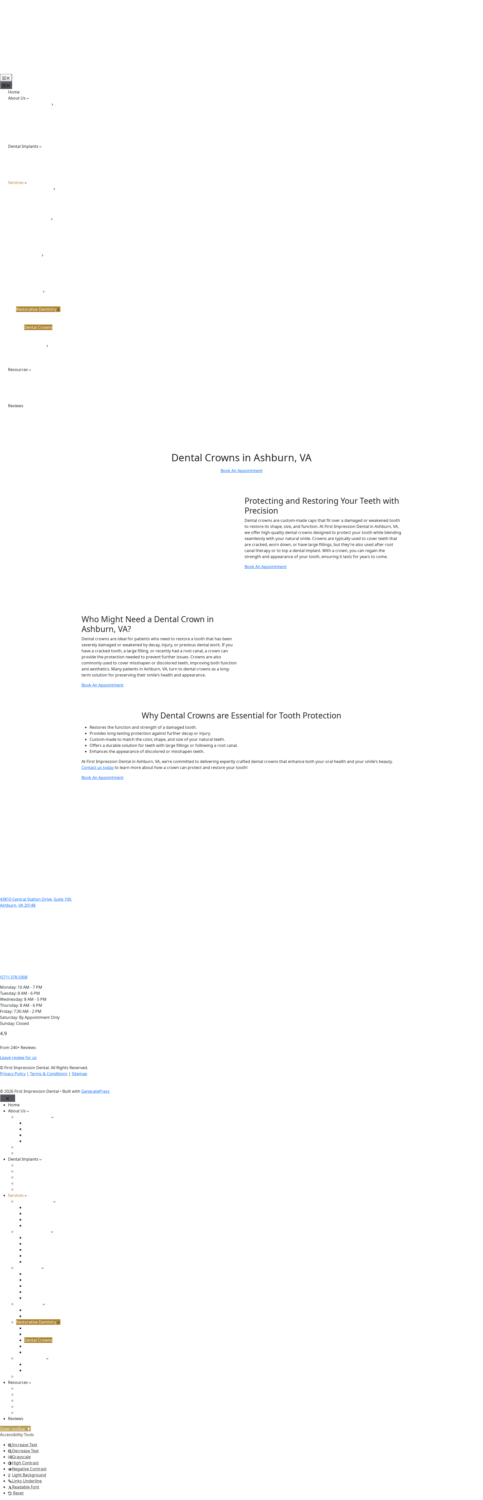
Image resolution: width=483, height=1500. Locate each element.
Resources (18, 369)
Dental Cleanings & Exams (49, 225)
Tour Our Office (31, 140)
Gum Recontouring (42, 206)
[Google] (12, 1084)
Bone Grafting (37, 261)
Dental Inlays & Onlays (45, 333)
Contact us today (98, 767)
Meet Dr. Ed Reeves (42, 116)
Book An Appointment (242, 470)
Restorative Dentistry (36, 309)
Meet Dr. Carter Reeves (45, 110)
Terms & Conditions (48, 1073)
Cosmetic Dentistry (34, 188)
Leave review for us (18, 1057)
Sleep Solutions (30, 345)
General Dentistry (33, 218)
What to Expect (30, 176)
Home (14, 92)
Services (16, 182)
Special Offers (29, 393)
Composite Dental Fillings (48, 315)
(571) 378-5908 (13, 977)
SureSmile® (35, 303)
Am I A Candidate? (33, 152)
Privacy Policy (13, 1073)
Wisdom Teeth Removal (46, 285)
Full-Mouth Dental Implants (42, 164)
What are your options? (38, 170)
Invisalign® (35, 297)
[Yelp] (21, 1084)
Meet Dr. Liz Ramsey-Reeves (50, 122)
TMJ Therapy (36, 357)
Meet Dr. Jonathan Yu (44, 128)
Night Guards (37, 243)
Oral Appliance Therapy (46, 351)
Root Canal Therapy (42, 267)
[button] (15, 1428)
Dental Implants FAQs (36, 158)
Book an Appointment (21, 71)
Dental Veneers (38, 200)
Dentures (33, 339)
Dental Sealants (39, 231)
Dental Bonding (39, 194)
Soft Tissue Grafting (43, 273)
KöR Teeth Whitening (44, 212)
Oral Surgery (28, 255)
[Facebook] (4, 1084)
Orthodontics (29, 291)
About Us (17, 98)
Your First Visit (29, 399)
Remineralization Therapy (48, 249)
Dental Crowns (38, 327)
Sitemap (79, 1073)
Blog (20, 381)
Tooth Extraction (40, 279)
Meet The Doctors (33, 104)
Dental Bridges (38, 321)
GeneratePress (95, 1091)
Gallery (22, 387)
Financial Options (32, 375)
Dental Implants (23, 146)
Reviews (15, 405)
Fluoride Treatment (42, 237)
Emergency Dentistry (36, 363)
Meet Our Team (31, 134)
